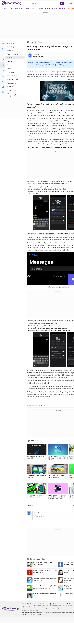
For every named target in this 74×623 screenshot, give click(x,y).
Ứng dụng (47, 604)
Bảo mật (36, 604)
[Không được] (27, 405)
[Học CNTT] (2, 70)
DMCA (69, 604)
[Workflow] (2, 59)
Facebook (64, 604)
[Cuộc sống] (2, 87)
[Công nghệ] (2, 65)
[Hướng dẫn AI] (2, 54)
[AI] (2, 43)
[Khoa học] (2, 92)
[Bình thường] (31, 405)
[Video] (2, 81)
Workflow (62, 8)
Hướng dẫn (41, 604)
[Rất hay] (34, 405)
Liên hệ (53, 604)
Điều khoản (30, 604)
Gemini (41, 8)
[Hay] (32, 405)
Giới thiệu (24, 604)
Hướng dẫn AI (18, 8)
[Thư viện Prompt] (2, 49)
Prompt (47, 8)
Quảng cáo (58, 604)
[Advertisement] (12, 108)
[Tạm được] (29, 405)
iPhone (40, 42)
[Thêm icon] (34, 512)
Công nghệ (33, 42)
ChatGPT (34, 8)
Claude (27, 8)
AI (11, 8)
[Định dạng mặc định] (46, 512)
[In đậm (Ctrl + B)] (38, 512)
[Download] (2, 76)
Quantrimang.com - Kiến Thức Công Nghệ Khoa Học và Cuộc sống (12, 3)
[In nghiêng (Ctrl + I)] (41, 512)
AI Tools (54, 8)
